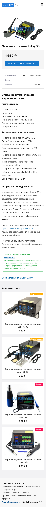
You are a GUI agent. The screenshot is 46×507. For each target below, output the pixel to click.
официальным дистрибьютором (18, 228)
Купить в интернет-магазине (22, 63)
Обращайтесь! (9, 257)
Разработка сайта (11, 502)
